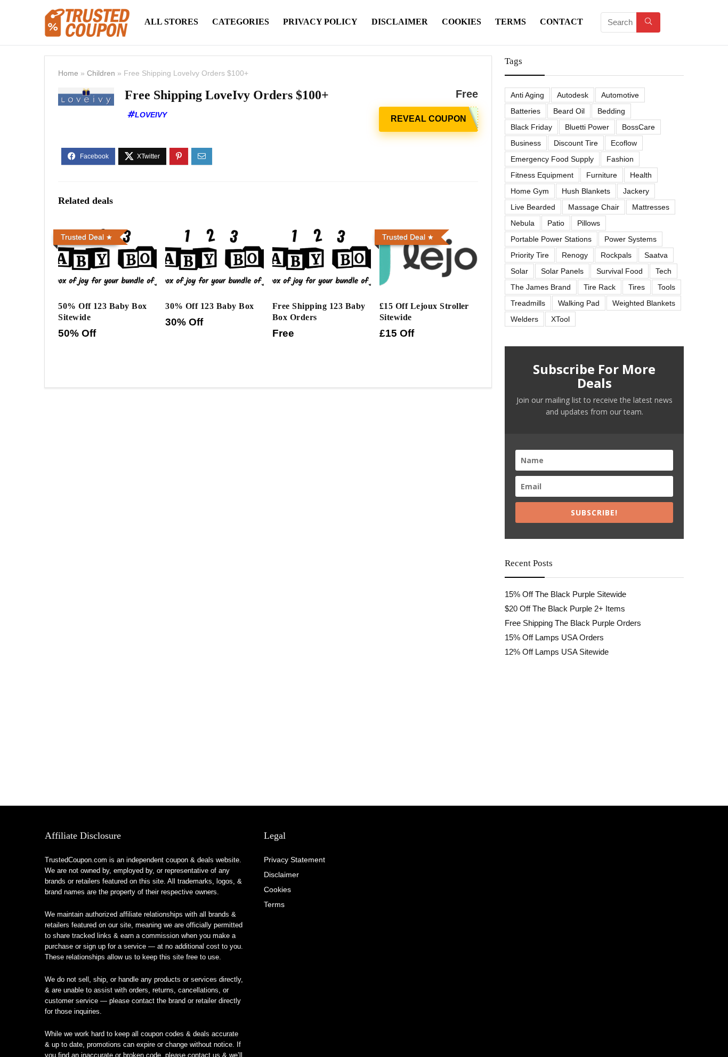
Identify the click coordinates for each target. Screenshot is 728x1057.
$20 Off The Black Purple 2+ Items (565, 608)
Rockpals (616, 255)
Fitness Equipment (542, 175)
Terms (510, 21)
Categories (240, 21)
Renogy (575, 255)
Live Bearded (533, 207)
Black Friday (531, 127)
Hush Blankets (586, 191)
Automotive (620, 95)
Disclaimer (399, 21)
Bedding (611, 111)
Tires (636, 287)
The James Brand (541, 287)
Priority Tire (530, 255)
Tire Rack (600, 287)
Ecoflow (624, 143)
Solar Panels (562, 271)
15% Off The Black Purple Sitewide (565, 594)
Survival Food (619, 271)
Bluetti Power (587, 127)
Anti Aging (527, 95)
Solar (519, 271)
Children (101, 73)
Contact (561, 21)
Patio (555, 223)
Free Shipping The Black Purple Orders (573, 622)
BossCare (638, 127)
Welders (524, 319)
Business (526, 143)
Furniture (601, 175)
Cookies (461, 21)
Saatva (656, 255)
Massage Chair (593, 207)
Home (68, 73)
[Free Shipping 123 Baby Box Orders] (321, 232)
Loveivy (151, 114)
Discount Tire (576, 143)
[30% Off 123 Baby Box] (214, 232)
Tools (666, 287)
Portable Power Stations (551, 239)
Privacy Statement (294, 859)
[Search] (648, 22)
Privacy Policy (320, 21)
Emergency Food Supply (552, 159)
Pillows (588, 223)
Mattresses (650, 207)
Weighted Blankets (643, 303)
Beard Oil (569, 111)
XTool (560, 319)
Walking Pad (579, 303)
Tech (664, 271)
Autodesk (572, 95)
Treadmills (528, 303)
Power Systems (630, 239)
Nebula (523, 223)
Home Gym (530, 191)
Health (641, 175)
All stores (171, 21)
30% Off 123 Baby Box (209, 306)
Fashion (620, 159)
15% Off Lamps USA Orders (554, 637)
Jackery (636, 191)
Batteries (525, 111)
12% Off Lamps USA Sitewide (557, 651)
